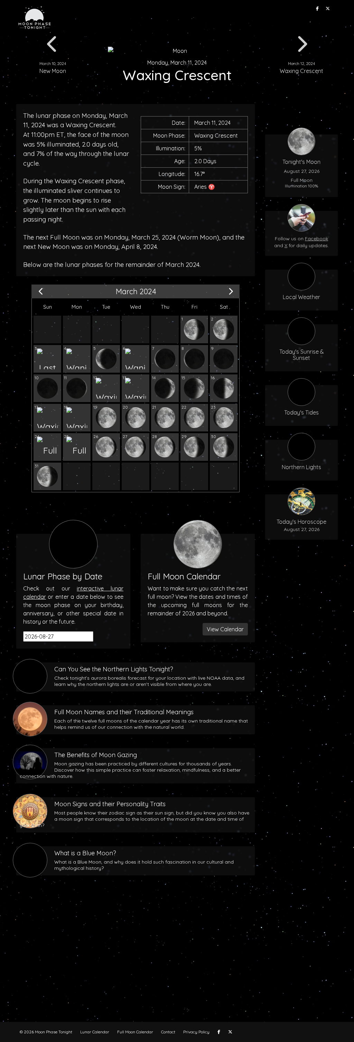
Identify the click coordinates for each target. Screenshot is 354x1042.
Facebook (316, 238)
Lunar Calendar (94, 1031)
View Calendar (225, 629)
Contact (168, 1031)
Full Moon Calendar (135, 1031)
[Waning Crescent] (77, 359)
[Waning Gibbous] (194, 329)
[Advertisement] (177, 959)
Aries (200, 186)
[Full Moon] (47, 447)
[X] (327, 8)
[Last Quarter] (47, 359)
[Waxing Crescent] (77, 388)
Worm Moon (198, 237)
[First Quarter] (223, 388)
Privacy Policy (196, 1031)
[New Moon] (223, 359)
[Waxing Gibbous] (47, 417)
